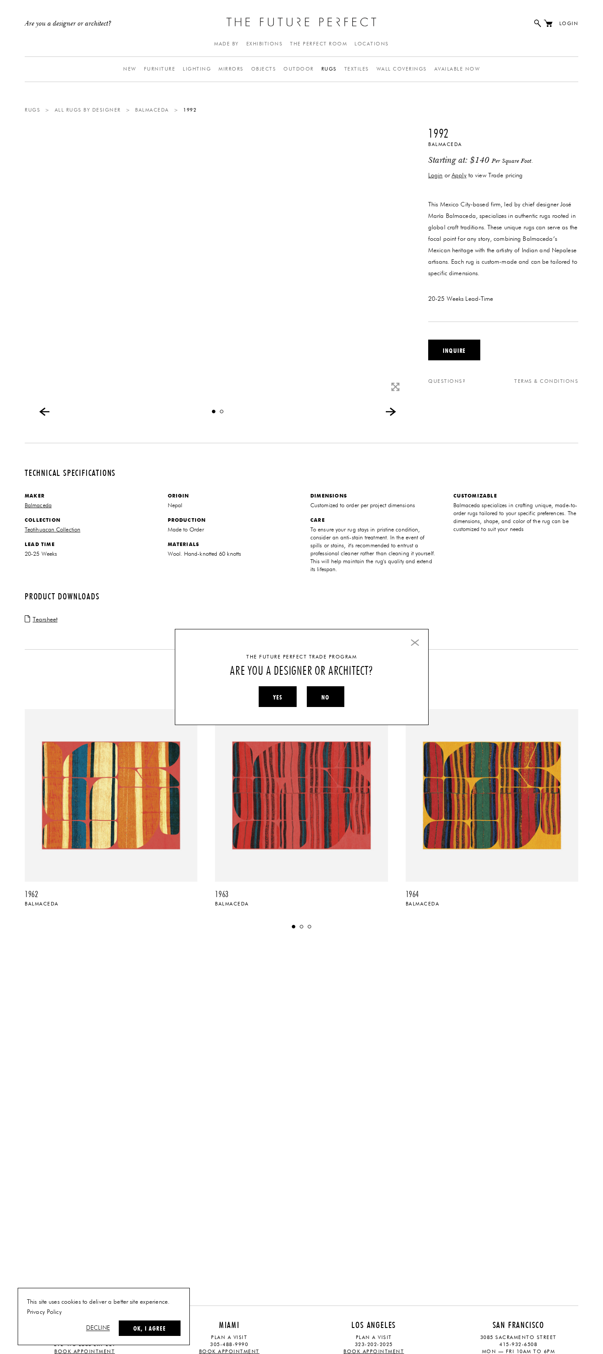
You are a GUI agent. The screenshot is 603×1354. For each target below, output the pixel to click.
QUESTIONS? (447, 381)
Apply (459, 175)
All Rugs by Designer (88, 110)
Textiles (356, 69)
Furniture (160, 69)
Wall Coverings (402, 69)
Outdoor (298, 69)
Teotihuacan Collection (52, 530)
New (129, 69)
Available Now (457, 69)
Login (569, 23)
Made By (226, 43)
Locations (371, 43)
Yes (277, 697)
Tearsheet (45, 620)
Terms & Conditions (546, 381)
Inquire (454, 351)
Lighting (197, 69)
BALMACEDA (152, 110)
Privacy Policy (44, 1312)
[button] (214, 411)
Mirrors (231, 69)
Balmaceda (445, 144)
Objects (263, 69)
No (325, 697)
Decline (98, 1328)
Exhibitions (264, 43)
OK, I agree (149, 1328)
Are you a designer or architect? (68, 23)
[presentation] (45, 411)
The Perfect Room (318, 43)
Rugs (329, 69)
